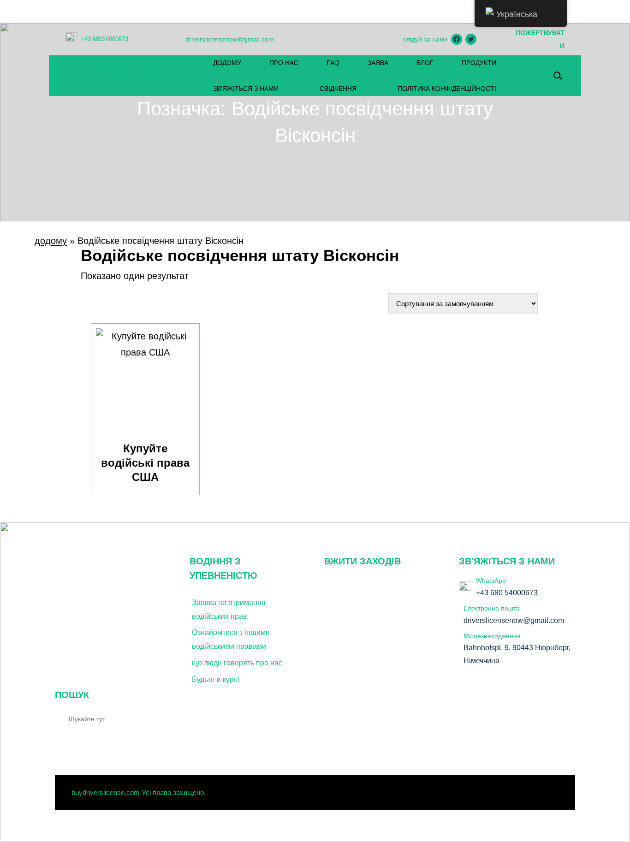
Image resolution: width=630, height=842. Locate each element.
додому (51, 241)
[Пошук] (159, 718)
